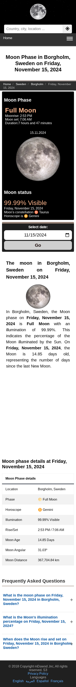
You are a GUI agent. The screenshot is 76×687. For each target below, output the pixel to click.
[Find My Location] (67, 29)
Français (57, 681)
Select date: (38, 227)
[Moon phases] (38, 12)
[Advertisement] (38, 417)
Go (38, 245)
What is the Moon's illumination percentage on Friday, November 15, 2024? (34, 621)
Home (7, 38)
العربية (30, 681)
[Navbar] (69, 38)
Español (43, 681)
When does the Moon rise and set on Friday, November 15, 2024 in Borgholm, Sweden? (37, 643)
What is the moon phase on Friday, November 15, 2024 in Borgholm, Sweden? (33, 599)
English (18, 681)
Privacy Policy (38, 673)
